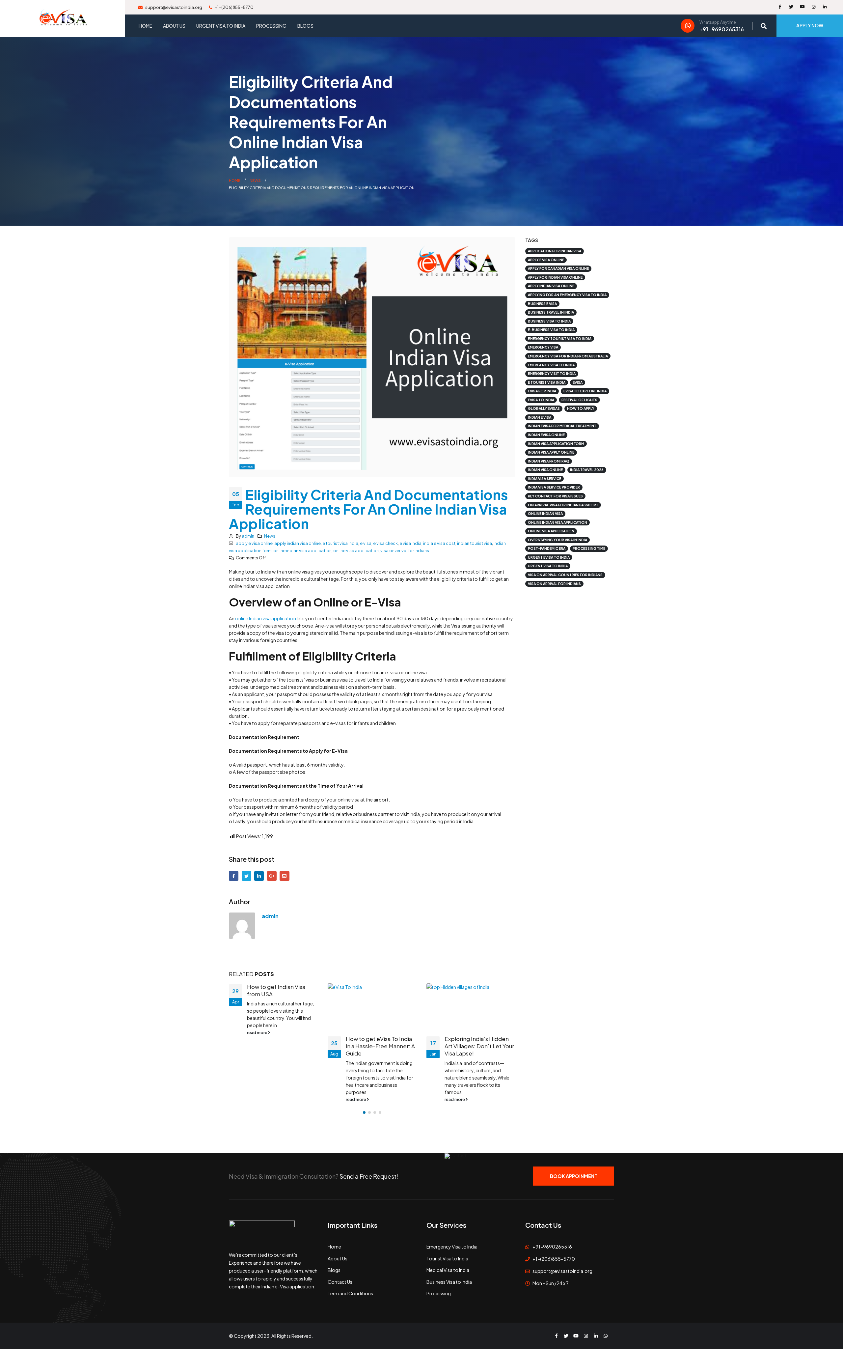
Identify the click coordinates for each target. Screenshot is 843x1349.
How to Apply (580, 408)
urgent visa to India (548, 566)
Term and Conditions (350, 1293)
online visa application (356, 550)
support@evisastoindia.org (173, 7)
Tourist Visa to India (447, 1258)
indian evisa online (546, 435)
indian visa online (545, 469)
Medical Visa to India (447, 1270)
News (269, 536)
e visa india (410, 543)
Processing (271, 26)
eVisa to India (541, 400)
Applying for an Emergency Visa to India (567, 295)
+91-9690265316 (552, 1247)
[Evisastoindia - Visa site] (62, 18)
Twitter (246, 876)
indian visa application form (556, 443)
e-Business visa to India (551, 329)
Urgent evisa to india (549, 557)
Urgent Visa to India (220, 26)
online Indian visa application (265, 618)
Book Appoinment (573, 1176)
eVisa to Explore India (585, 391)
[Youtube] (802, 7)
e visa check (385, 543)
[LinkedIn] (824, 7)
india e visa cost (439, 543)
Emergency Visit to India (552, 373)
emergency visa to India (551, 365)
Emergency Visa (543, 347)
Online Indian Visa (545, 513)
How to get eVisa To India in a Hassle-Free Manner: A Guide (281, 1046)
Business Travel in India (551, 312)
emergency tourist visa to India (559, 338)
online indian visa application (302, 550)
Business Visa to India (449, 1282)
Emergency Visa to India (451, 1247)
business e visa (542, 303)
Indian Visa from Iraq (548, 461)
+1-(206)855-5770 (234, 7)
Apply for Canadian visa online (558, 268)
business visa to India (549, 321)
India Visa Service (544, 478)
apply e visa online (254, 543)
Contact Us (340, 1282)
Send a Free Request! (369, 1176)
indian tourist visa (474, 543)
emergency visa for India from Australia (568, 356)
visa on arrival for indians (404, 550)
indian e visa (539, 417)
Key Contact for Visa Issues (555, 496)
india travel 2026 (587, 469)
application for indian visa (554, 251)
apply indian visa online (297, 543)
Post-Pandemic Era (546, 548)
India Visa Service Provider (554, 487)
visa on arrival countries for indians (565, 575)
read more (257, 1099)
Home (145, 26)
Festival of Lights (579, 400)
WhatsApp (605, 1335)
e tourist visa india (340, 543)
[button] (364, 1112)
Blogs (305, 26)
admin (248, 536)
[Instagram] (813, 7)
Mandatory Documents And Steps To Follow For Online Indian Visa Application (476, 1049)
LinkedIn (259, 876)
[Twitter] (791, 7)
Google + (272, 876)
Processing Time (589, 548)
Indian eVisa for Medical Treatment (562, 426)
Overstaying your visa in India (557, 540)
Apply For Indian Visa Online (555, 277)
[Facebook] (780, 7)
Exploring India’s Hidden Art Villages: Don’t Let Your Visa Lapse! (380, 1046)
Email (284, 876)
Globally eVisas (544, 408)
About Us (174, 26)
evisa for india (542, 391)
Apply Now (809, 25)
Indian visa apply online (551, 452)
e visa (365, 543)
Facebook (233, 876)
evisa (578, 382)
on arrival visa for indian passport (563, 505)
